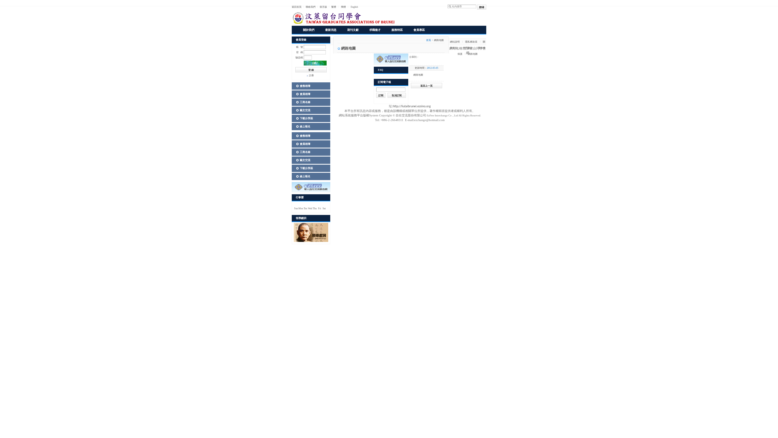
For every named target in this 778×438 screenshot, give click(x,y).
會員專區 (419, 29)
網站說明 (455, 41)
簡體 (343, 6)
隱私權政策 (471, 41)
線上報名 (305, 126)
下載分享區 (306, 118)
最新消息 (331, 29)
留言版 (323, 6)
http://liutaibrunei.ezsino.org (412, 106)
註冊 (311, 75)
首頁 (428, 40)
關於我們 (308, 29)
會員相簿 (305, 94)
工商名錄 (305, 102)
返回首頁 (296, 6)
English (354, 6)
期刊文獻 (353, 29)
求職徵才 (375, 29)
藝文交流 (305, 110)
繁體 (333, 6)
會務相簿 (305, 85)
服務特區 (397, 29)
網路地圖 (473, 54)
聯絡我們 (310, 6)
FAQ (380, 69)
